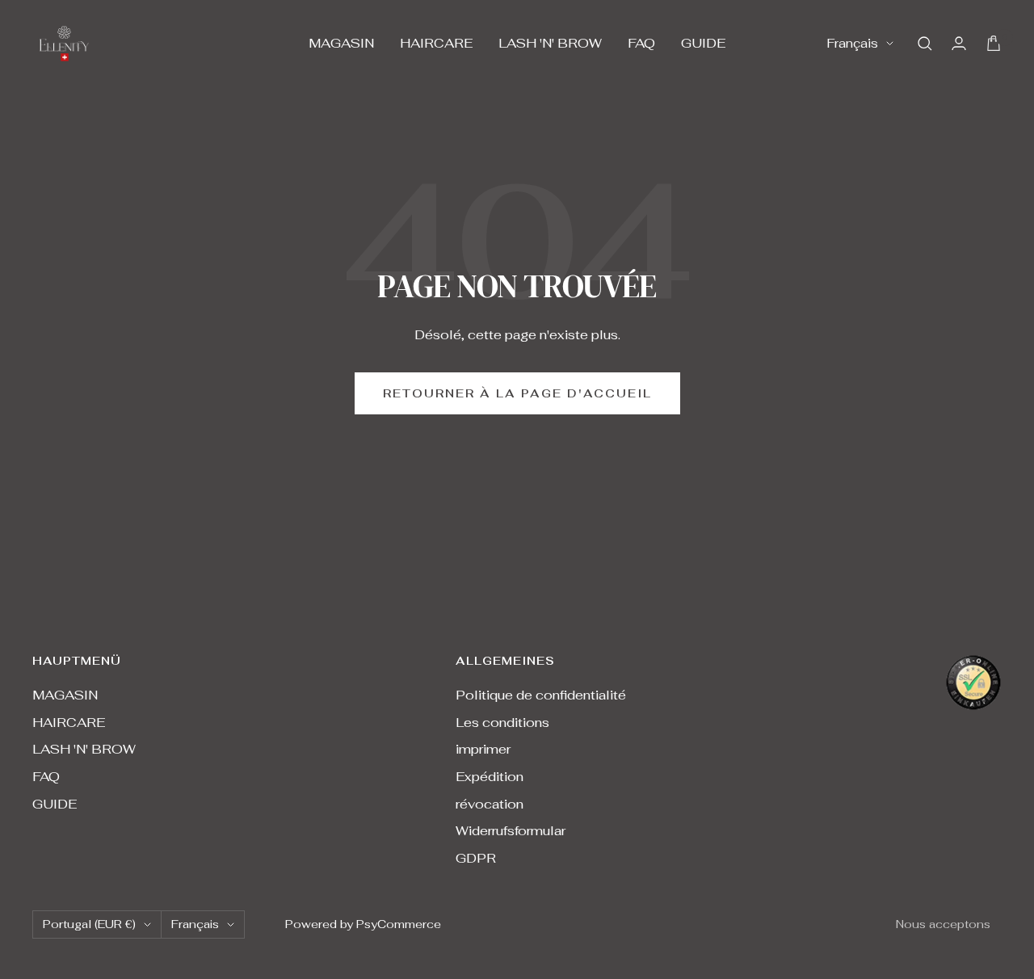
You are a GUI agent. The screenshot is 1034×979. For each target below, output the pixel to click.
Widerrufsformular (510, 830)
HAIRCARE (436, 43)
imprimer (483, 749)
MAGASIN (341, 43)
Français (852, 43)
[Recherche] (925, 43)
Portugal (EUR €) (89, 924)
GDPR (476, 858)
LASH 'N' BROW (550, 43)
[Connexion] (959, 43)
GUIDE (703, 43)
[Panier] (994, 43)
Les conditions (502, 722)
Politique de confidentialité (541, 695)
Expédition (489, 776)
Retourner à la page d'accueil (517, 393)
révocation (489, 804)
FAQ (641, 43)
